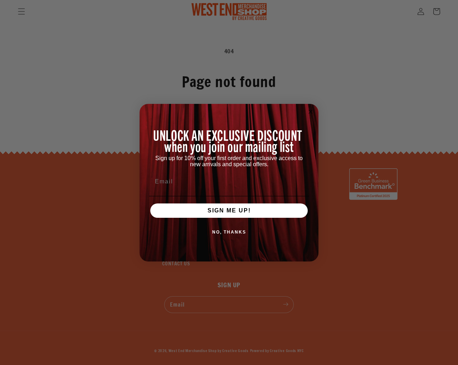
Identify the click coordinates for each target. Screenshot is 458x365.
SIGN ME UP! (229, 210)
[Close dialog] (310, 111)
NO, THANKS (229, 232)
